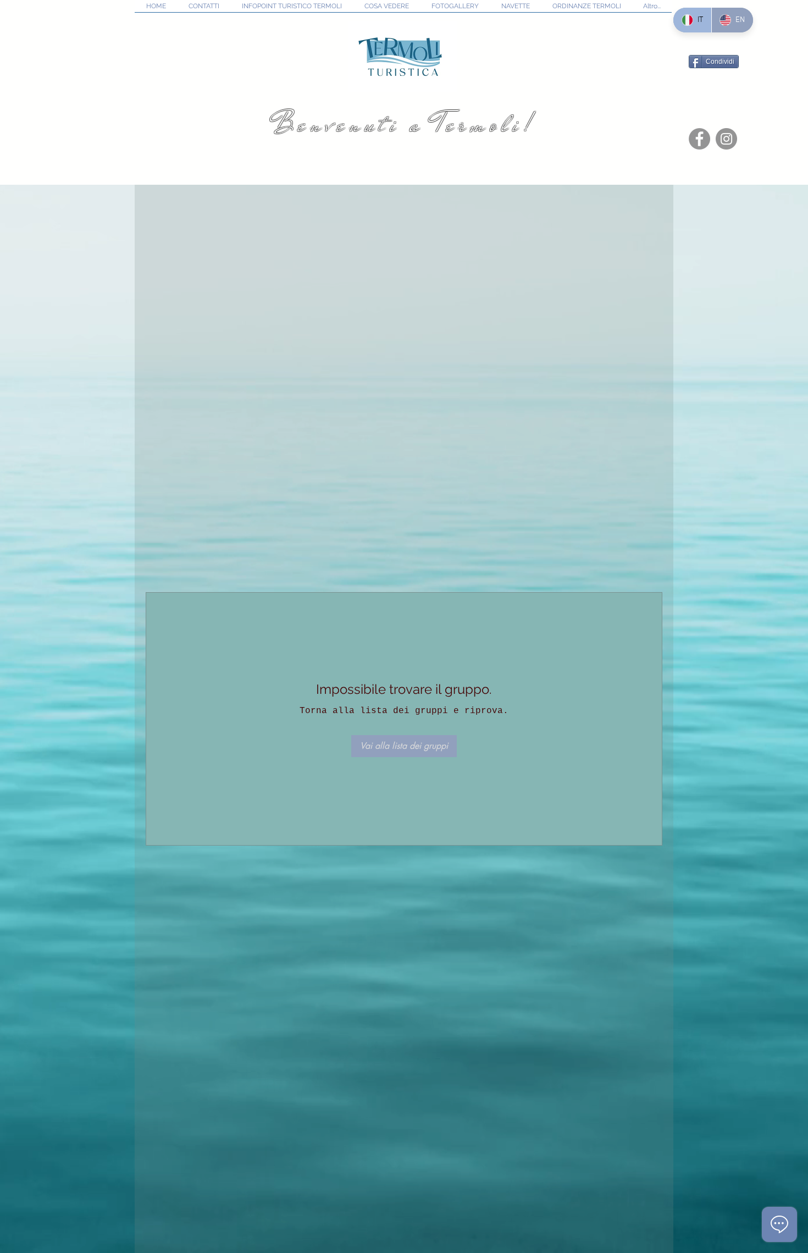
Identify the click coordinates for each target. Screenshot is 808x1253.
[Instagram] (726, 139)
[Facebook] (699, 139)
